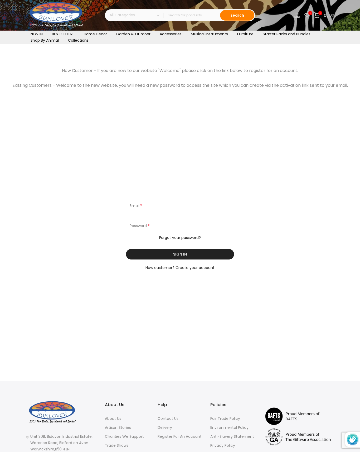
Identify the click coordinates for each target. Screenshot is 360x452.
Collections (78, 40)
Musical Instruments (209, 34)
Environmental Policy (229, 427)
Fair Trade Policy (225, 418)
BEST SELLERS (63, 34)
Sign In (180, 254)
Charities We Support (124, 436)
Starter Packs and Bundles (286, 34)
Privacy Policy (222, 445)
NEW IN (37, 34)
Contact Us (168, 418)
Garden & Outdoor (133, 34)
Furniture (245, 34)
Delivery (165, 427)
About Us (113, 418)
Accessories (171, 34)
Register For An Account (180, 436)
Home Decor (95, 34)
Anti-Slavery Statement (232, 436)
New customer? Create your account (180, 267)
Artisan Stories (118, 427)
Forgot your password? (180, 237)
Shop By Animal (45, 40)
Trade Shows (116, 445)
